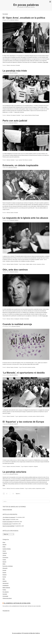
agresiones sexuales (23, 416)
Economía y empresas (15, 488)
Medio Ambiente (6, 587)
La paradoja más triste (15, 70)
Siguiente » (18, 493)
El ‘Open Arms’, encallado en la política (24, 17)
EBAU (4, 564)
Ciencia (12, 318)
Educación (5, 568)
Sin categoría (13, 115)
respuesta (39, 264)
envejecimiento (39, 488)
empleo (33, 488)
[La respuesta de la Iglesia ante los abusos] (26, 254)
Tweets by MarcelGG (7, 509)
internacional (13, 65)
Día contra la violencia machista (28, 367)
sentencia (42, 416)
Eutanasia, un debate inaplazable (20, 165)
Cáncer (4, 551)
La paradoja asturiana (14, 471)
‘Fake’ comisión (6, 519)
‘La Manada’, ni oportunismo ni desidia (24, 372)
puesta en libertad (36, 416)
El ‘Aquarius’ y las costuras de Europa (23, 421)
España (8, 65)
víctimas (43, 264)
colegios (27, 264)
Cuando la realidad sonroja (17, 324)
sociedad (30, 160)
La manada (29, 416)
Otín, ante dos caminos (15, 269)
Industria (4, 581)
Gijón (4, 579)
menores (34, 264)
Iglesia (31, 264)
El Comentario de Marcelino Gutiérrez (31, 633)
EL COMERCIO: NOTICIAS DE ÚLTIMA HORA (17, 603)
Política (4, 589)
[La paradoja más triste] (26, 104)
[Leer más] (45, 62)
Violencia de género (7, 598)
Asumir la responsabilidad (8, 526)
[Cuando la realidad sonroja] (26, 361)
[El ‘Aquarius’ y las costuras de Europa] (26, 458)
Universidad (26, 318)
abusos (23, 264)
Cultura (4, 559)
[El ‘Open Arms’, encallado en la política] (26, 54)
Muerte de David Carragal (33, 115)
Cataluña (5, 553)
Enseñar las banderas (7, 521)
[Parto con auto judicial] (26, 152)
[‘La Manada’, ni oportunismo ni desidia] (26, 408)
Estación (5, 574)
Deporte (4, 561)
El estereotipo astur (7, 523)
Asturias (8, 115)
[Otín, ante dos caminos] (26, 307)
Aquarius (26, 466)
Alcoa (4, 542)
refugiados (36, 466)
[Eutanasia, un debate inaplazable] (26, 201)
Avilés (4, 546)
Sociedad (18, 65)
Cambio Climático (7, 549)
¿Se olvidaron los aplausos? (9, 517)
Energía (4, 570)
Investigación (16, 318)
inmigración (30, 466)
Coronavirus (5, 557)
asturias (26, 115)
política (43, 488)
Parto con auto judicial (15, 120)
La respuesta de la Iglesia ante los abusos (25, 217)
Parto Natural (25, 160)
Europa (4, 577)
